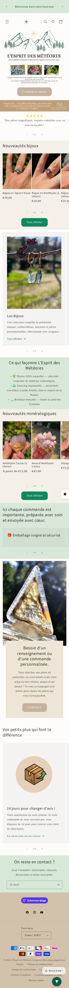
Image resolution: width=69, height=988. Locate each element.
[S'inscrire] (58, 885)
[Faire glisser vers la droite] (42, 134)
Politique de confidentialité (24, 970)
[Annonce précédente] (6, 6)
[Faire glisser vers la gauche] (27, 134)
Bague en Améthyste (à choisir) (45, 194)
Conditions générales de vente (48, 975)
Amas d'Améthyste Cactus (43, 465)
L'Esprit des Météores (21, 960)
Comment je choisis (35, 91)
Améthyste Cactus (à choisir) (15, 465)
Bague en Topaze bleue (16, 193)
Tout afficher (35, 222)
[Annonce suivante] (62, 6)
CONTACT (34, 707)
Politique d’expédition (21, 975)
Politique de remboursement (40, 964)
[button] (7, 22)
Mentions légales (36, 980)
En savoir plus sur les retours (24, 836)
